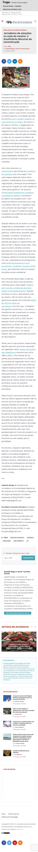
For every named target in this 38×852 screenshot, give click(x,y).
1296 (9, 46)
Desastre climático (17, 537)
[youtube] (14, 842)
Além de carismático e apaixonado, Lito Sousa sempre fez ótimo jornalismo (24, 710)
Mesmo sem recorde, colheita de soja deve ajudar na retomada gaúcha (17, 288)
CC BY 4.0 (19, 829)
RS (27, 541)
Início (3, 814)
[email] (20, 61)
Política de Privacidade (10, 817)
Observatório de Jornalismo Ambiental (15, 30)
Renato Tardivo (19, 701)
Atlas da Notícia (8, 6)
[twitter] (9, 61)
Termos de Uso (13, 814)
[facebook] (4, 61)
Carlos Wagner (19, 727)
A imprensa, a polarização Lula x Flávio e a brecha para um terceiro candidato (23, 723)
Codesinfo (18, 6)
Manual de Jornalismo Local (12, 9)
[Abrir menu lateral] (2, 21)
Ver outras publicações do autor (17, 613)
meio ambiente (19, 541)
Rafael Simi (18, 714)
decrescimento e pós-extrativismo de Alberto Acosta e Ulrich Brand (19, 266)
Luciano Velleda (19, 743)
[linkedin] (14, 61)
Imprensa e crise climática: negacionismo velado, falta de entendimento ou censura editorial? (19, 646)
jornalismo (7, 541)
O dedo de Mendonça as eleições (21, 751)
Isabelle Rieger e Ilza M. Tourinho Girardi (17, 48)
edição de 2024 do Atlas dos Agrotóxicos (19, 303)
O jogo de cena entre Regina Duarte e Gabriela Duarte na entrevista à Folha (22, 697)
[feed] (20, 842)
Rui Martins (18, 754)
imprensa (30, 537)
